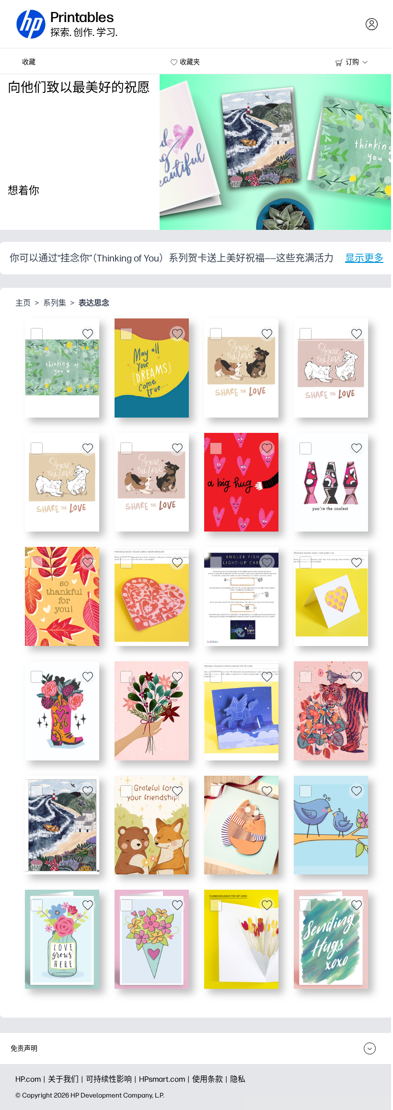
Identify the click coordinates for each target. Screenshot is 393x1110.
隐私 (237, 1079)
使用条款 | (211, 1079)
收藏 (28, 62)
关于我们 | (67, 1079)
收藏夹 (190, 62)
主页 (23, 302)
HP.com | (31, 1079)
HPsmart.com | (165, 1079)
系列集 (54, 302)
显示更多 (364, 258)
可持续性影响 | (112, 1079)
